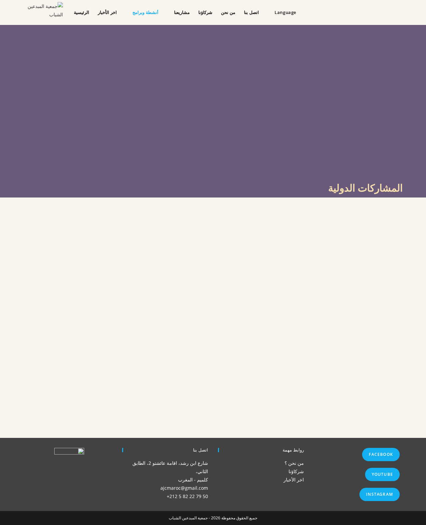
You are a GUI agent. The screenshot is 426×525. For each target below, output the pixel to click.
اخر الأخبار (294, 479)
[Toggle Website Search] (304, 12)
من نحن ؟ (294, 463)
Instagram (379, 494)
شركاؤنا (296, 471)
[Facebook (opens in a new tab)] (379, 12)
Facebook (381, 454)
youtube (382, 474)
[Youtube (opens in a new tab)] (401, 12)
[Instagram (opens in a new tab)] (390, 12)
